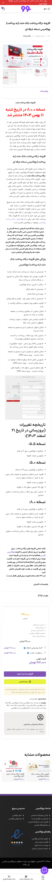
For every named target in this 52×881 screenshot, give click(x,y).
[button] (45, 55)
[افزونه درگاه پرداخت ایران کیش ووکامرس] (13, 766)
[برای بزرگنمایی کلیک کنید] (43, 63)
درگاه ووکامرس (25, 708)
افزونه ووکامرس (39, 36)
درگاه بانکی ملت (31, 705)
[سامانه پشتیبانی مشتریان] (40, 717)
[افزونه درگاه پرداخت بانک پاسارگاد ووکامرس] (38, 766)
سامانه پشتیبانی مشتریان (34, 724)
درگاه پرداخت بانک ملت (17, 705)
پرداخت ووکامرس (17, 703)
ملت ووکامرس (15, 708)
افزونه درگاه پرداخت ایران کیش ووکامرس (15, 775)
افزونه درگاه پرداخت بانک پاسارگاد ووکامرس (40, 775)
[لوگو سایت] (26, 8)
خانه (48, 36)
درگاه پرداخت (27, 36)
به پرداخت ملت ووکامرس (32, 703)
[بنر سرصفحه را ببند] (3, 2)
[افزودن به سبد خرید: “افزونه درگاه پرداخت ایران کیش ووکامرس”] (5, 764)
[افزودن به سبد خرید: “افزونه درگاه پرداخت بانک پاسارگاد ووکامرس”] (30, 764)
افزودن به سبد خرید (25, 673)
